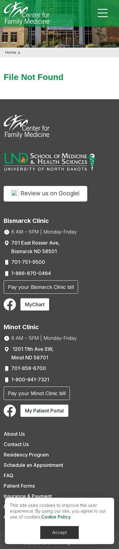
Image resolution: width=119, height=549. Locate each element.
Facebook (10, 304)
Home (10, 52)
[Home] (26, 13)
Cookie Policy (56, 516)
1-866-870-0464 (31, 273)
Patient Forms (19, 486)
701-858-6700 (28, 368)
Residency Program (26, 455)
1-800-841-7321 (30, 379)
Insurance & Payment (28, 496)
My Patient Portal (44, 411)
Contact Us (16, 444)
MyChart (35, 304)
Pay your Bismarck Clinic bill (41, 287)
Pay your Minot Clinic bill (37, 393)
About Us (14, 434)
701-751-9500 (28, 262)
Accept (59, 532)
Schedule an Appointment (33, 465)
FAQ (8, 475)
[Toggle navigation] (102, 13)
